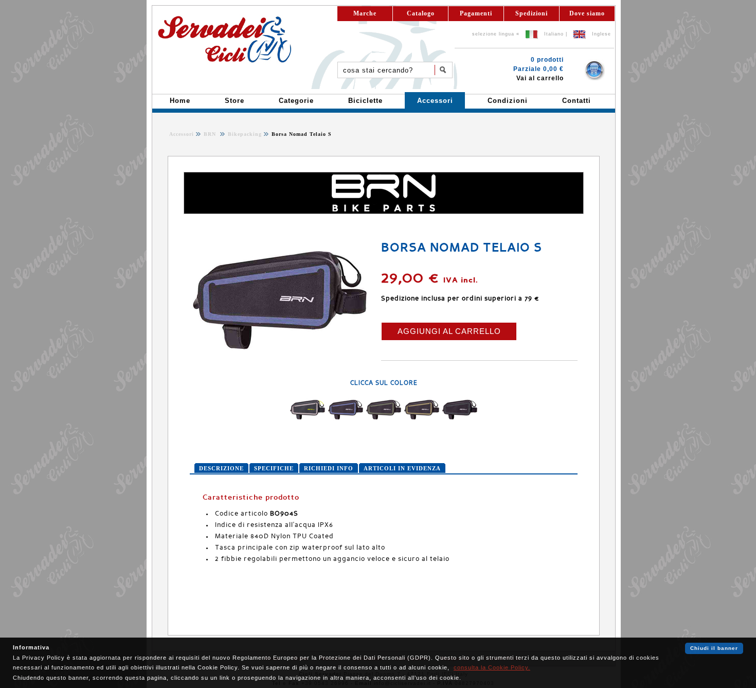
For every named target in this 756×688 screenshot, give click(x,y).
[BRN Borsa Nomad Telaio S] (280, 362)
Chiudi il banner (714, 648)
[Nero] (460, 420)
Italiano (554, 34)
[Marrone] (422, 420)
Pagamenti (476, 13)
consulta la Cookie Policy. (492, 667)
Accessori (181, 134)
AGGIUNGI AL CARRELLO (449, 331)
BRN (211, 134)
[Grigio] (308, 420)
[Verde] (384, 420)
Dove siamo (587, 13)
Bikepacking (244, 134)
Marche (364, 13)
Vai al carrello (540, 78)
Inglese (601, 34)
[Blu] (346, 420)
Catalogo (421, 13)
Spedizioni (531, 13)
